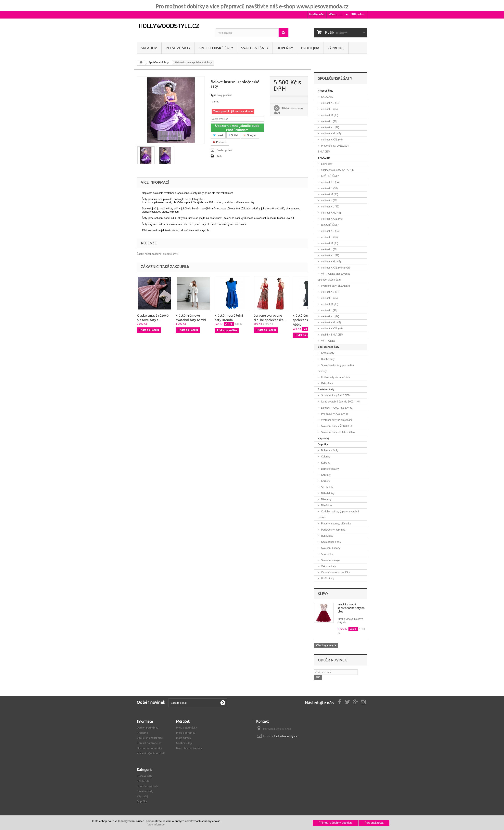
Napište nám (316, 14)
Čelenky (325, 456)
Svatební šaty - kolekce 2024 (337, 432)
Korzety (325, 481)
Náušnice (326, 505)
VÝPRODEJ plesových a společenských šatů (334, 276)
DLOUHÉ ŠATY (329, 224)
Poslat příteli (224, 150)
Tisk (219, 156)
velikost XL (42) (329, 127)
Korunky (325, 474)
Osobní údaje (184, 743)
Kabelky (325, 462)
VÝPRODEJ (336, 48)
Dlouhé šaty (327, 359)
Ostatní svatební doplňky (335, 572)
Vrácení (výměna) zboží (151, 753)
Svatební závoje (330, 560)
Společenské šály (330, 541)
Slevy (323, 593)
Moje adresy (183, 737)
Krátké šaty (327, 352)
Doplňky (284, 48)
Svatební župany (330, 548)
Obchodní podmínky (149, 748)
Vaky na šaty (328, 566)
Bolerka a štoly (329, 450)
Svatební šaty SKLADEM (335, 395)
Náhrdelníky (327, 493)
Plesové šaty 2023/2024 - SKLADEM (334, 148)
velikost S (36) (329, 109)
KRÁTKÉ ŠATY (329, 176)
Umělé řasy (327, 578)
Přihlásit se (358, 14)
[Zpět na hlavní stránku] (141, 62)
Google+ (251, 135)
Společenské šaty (216, 48)
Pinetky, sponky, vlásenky (335, 523)
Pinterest (220, 142)
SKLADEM (149, 48)
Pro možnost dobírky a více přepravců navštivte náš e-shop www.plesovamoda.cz (252, 6)
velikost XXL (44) (330, 133)
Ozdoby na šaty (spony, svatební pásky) (338, 514)
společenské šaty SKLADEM (337, 169)
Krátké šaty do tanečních (335, 377)
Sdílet (234, 135)
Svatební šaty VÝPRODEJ (336, 426)
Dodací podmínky (147, 727)
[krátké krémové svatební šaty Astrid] (193, 293)
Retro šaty (326, 383)
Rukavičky (326, 535)
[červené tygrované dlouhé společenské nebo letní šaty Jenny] (271, 293)
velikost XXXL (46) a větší (335, 267)
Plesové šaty (178, 48)
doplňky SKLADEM (331, 334)
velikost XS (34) (329, 102)
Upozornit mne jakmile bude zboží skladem (237, 128)
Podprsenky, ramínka (332, 529)
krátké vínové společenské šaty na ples (351, 608)
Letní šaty (326, 163)
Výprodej (323, 438)
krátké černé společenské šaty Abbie (306, 319)
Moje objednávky (186, 727)
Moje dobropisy (185, 732)
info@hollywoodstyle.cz (285, 736)
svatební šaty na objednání (336, 419)
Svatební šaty (254, 48)
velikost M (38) (329, 115)
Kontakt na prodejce (149, 743)
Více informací (156, 824)
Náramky (325, 499)
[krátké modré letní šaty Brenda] (232, 293)
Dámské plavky (329, 468)
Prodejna (310, 48)
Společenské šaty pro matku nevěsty (336, 368)
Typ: (213, 95)
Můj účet (183, 721)
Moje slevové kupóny (189, 748)
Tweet (219, 135)
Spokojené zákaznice (150, 737)
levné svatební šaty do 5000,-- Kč (340, 401)
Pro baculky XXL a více (334, 413)
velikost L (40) (328, 121)
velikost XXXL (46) (331, 139)
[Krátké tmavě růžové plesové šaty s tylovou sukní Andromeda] (154, 293)
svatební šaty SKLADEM (335, 285)
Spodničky (326, 554)
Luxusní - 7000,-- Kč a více (336, 407)
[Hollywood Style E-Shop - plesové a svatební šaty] (173, 26)
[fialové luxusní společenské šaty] (145, 155)
